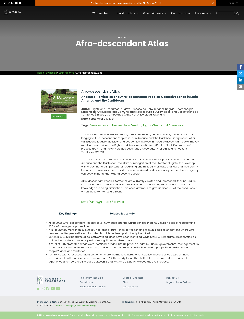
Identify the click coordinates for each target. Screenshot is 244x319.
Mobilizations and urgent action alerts (185, 315)
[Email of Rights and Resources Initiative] (58, 288)
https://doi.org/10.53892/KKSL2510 (102, 202)
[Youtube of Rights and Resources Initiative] (53, 288)
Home (40, 72)
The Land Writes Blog (91, 277)
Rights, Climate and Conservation (164, 125)
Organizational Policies (178, 282)
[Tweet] (240, 73)
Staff (125, 282)
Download (58, 116)
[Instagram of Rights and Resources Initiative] (43, 288)
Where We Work (153, 13)
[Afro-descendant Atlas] (59, 101)
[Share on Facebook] (240, 67)
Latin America (66, 72)
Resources (201, 13)
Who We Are (100, 13)
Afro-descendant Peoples (106, 125)
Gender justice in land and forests (148, 315)
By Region (51, 72)
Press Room (86, 282)
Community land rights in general (86, 315)
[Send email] (240, 87)
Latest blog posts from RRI (117, 315)
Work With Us (130, 286)
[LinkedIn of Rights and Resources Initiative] (38, 288)
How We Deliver (125, 13)
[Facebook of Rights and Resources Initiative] (47, 288)
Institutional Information (93, 286)
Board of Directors (133, 277)
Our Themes (179, 13)
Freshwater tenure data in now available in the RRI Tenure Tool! (126, 3)
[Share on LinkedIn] (240, 80)
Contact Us (172, 277)
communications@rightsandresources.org (75, 305)
